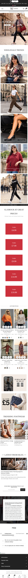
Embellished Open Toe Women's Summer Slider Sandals (20, 442)
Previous (1, 533)
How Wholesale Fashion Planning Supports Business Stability (12, 472)
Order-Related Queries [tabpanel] (20, 533)
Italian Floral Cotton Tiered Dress (21, 361)
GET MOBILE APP (15, 1)
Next (27, 533)
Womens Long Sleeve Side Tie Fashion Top (21, 330)
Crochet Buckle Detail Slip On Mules (7, 441)
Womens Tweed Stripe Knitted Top (7, 361)
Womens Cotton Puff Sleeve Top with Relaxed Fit (7, 330)
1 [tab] (13, 536)
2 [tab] (15, 536)
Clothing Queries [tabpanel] (8, 533)
